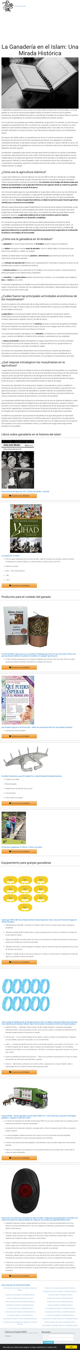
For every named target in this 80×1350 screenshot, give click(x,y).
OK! (71, 1347)
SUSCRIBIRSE (48, 1342)
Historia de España (20, 6)
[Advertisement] (40, 27)
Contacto (8, 1336)
